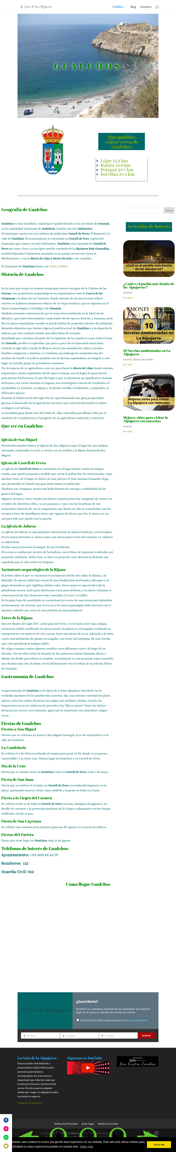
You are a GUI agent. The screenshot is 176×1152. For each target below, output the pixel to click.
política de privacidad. (135, 1020)
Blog (133, 7)
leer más (127, 297)
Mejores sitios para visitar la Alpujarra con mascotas (145, 419)
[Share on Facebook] (6, 1120)
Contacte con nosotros (30, 1103)
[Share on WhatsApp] (6, 1137)
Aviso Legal (88, 1123)
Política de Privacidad (65, 1123)
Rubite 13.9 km (116, 165)
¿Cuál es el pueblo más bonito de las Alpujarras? (148, 285)
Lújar (52, 266)
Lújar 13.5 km (114, 160)
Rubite (63, 266)
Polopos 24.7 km (117, 169)
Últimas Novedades (143, 359)
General (127, 292)
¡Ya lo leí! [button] (159, 1144)
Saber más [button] (86, 1146)
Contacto (146, 7)
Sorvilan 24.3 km (118, 174)
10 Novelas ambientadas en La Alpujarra (146, 352)
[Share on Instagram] (6, 1128)
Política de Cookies (108, 1123)
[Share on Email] (6, 1146)
